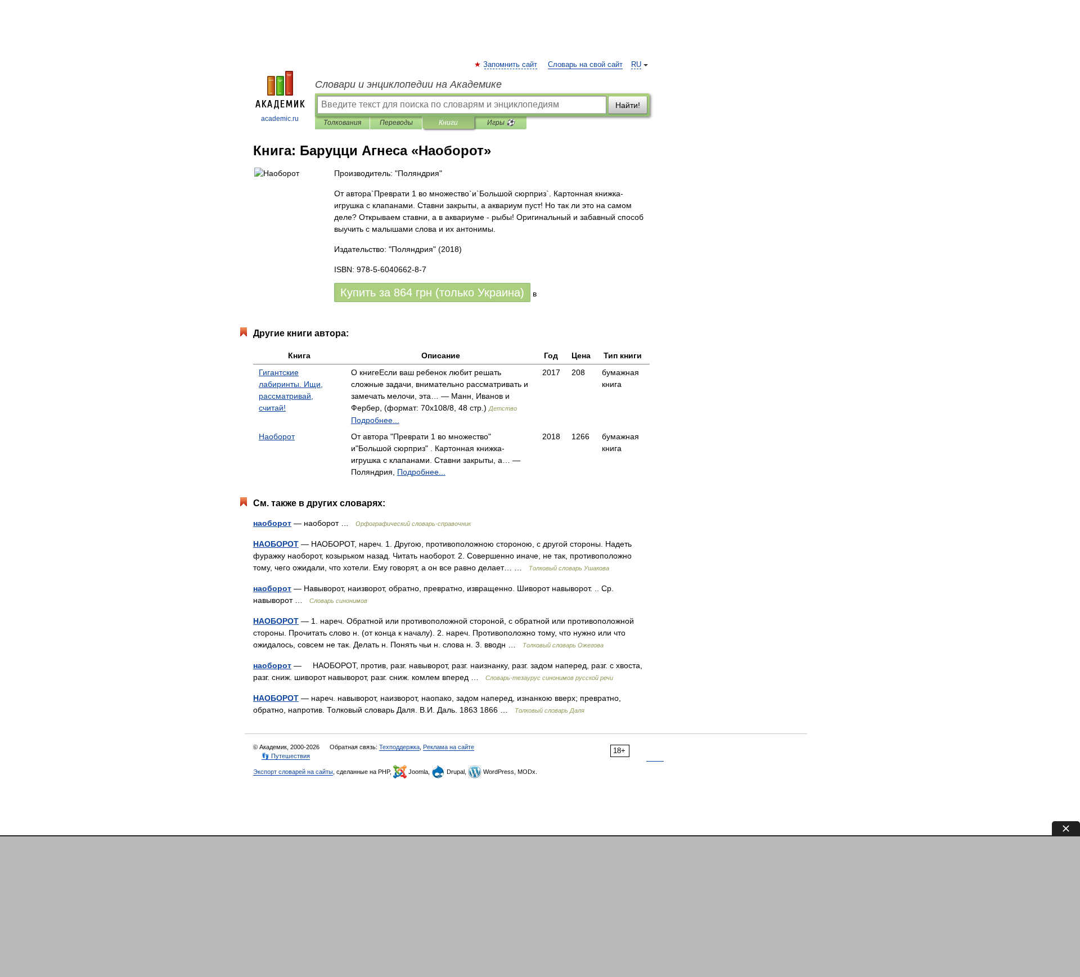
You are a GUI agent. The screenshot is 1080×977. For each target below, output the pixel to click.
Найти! (627, 105)
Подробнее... (375, 420)
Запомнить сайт (510, 65)
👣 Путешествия (286, 756)
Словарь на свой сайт (585, 65)
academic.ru (280, 119)
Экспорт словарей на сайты (293, 771)
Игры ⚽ (501, 123)
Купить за (432, 292)
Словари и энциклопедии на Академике (408, 84)
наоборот (272, 523)
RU (636, 65)
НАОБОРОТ (276, 543)
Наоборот (277, 436)
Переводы (396, 123)
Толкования (342, 123)
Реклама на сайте (448, 747)
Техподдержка (399, 747)
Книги (448, 123)
